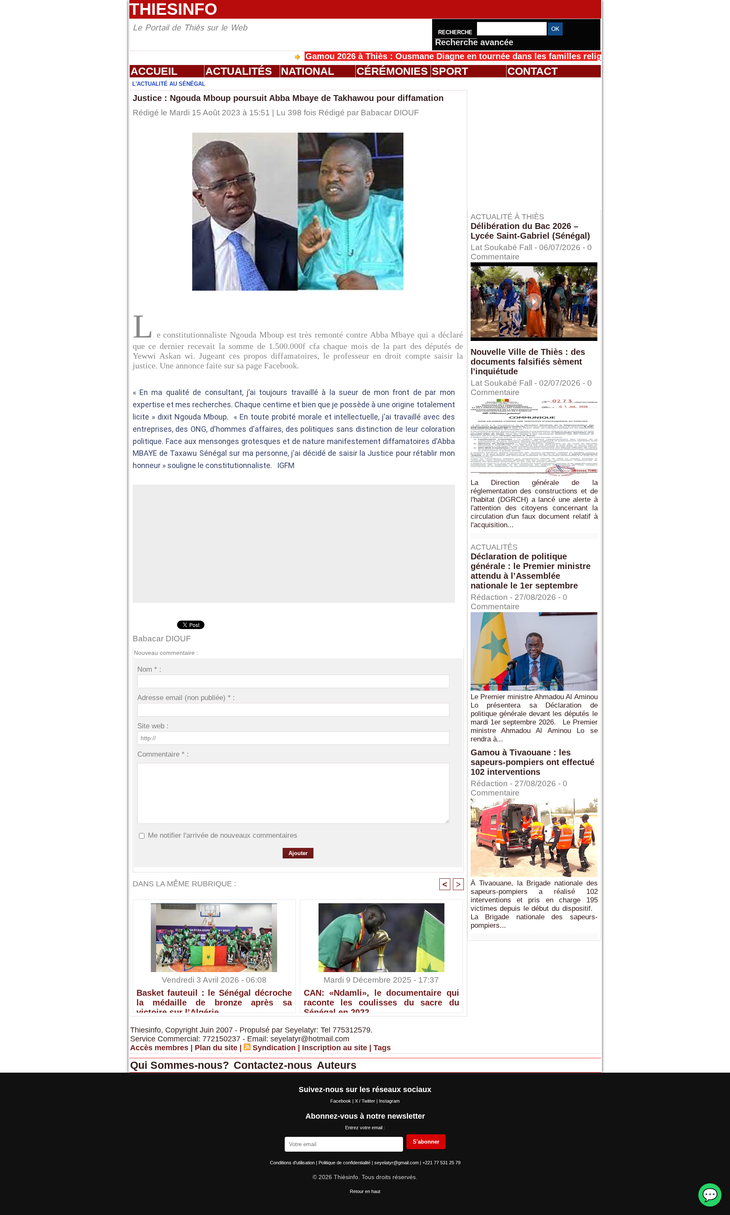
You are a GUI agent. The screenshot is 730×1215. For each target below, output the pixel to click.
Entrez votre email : (365, 1127)
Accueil (154, 71)
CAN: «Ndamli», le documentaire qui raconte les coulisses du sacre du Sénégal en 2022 (381, 998)
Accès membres (159, 1047)
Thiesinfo (173, 9)
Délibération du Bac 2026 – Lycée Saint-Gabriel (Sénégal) (530, 230)
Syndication (274, 1047)
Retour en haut (365, 1191)
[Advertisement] (538, 143)
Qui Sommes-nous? (181, 1065)
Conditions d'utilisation (293, 1162)
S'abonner (426, 1142)
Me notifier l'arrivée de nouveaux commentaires (222, 835)
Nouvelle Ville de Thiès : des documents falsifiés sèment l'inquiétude (528, 361)
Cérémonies (392, 71)
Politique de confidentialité (345, 1162)
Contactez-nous (274, 1065)
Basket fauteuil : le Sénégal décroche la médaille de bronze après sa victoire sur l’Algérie (214, 998)
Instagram (389, 1100)
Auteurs (337, 1065)
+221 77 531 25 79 (441, 1162)
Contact (532, 71)
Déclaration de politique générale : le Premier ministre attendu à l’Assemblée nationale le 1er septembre (531, 571)
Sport (450, 71)
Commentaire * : (163, 754)
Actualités (238, 71)
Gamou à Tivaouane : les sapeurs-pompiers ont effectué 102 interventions (532, 762)
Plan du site (216, 1047)
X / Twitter (365, 1100)
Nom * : (149, 669)
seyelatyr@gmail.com (397, 1162)
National (307, 71)
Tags (382, 1047)
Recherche (456, 32)
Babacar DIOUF (390, 112)
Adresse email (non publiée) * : (186, 698)
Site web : (153, 726)
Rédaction (489, 597)
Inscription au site (334, 1047)
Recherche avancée (474, 42)
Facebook (341, 1100)
